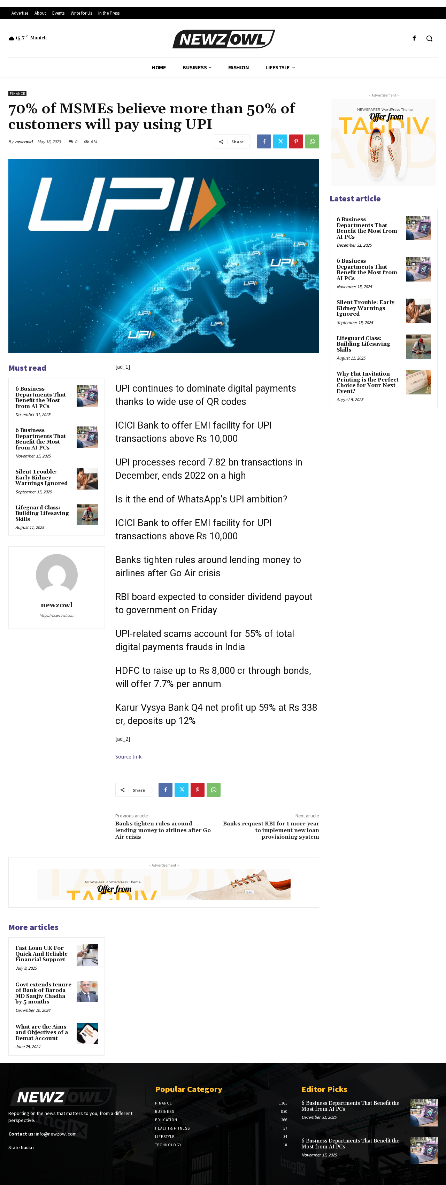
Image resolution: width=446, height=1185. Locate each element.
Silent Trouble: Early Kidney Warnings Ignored (41, 478)
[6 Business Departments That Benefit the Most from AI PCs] (87, 396)
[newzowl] (57, 575)
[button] (429, 38)
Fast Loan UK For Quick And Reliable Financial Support (41, 954)
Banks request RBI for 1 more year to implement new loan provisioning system (271, 830)
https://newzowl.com (56, 615)
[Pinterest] (296, 141)
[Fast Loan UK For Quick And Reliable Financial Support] (87, 955)
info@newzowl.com (56, 1134)
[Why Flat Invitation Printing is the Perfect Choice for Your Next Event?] (418, 382)
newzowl (24, 142)
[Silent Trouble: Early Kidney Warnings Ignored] (87, 479)
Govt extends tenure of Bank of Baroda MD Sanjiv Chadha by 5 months (43, 994)
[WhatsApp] (312, 141)
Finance (17, 93)
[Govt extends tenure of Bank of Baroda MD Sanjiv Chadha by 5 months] (87, 991)
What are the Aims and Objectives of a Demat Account (41, 1033)
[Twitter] (280, 141)
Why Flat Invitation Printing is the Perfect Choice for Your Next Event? (368, 383)
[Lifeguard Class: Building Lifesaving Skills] (87, 514)
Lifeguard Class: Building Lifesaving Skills (42, 514)
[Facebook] (414, 38)
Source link (128, 756)
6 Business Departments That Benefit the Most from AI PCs (40, 398)
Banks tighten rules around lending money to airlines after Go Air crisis (163, 830)
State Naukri (21, 1147)
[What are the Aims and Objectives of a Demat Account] (87, 1034)
